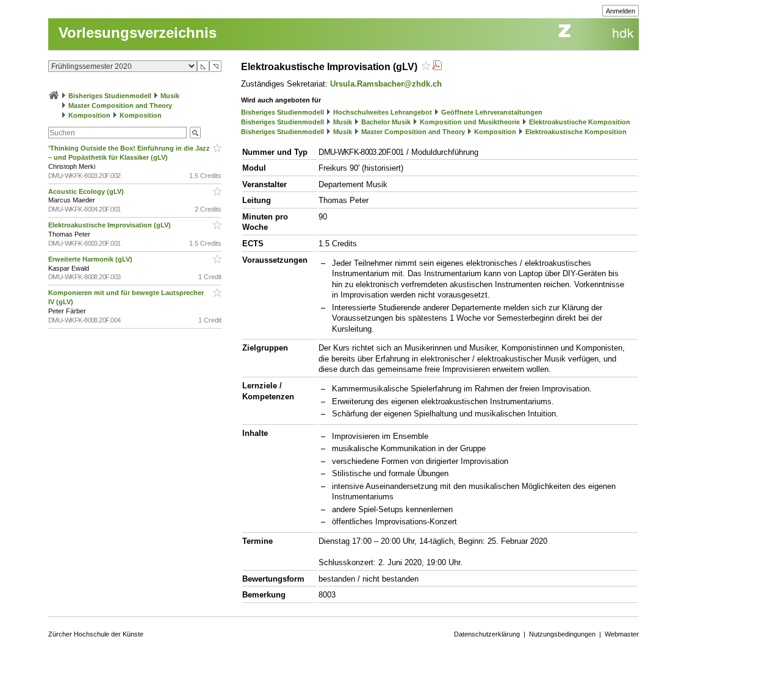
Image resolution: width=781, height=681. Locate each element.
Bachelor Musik (386, 122)
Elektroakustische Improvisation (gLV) (110, 225)
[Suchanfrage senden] (195, 132)
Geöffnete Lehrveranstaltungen (491, 112)
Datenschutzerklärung (487, 634)
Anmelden (620, 11)
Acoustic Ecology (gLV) (87, 191)
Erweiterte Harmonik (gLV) (91, 259)
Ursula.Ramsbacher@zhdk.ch (386, 83)
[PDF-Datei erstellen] (437, 67)
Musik (169, 95)
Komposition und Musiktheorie (470, 122)
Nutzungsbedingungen (562, 634)
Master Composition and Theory (120, 105)
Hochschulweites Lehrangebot (382, 112)
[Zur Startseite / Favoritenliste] (53, 95)
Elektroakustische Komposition (579, 122)
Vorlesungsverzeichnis (138, 32)
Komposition (89, 115)
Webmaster (622, 634)
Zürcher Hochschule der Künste (95, 634)
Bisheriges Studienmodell (109, 95)
